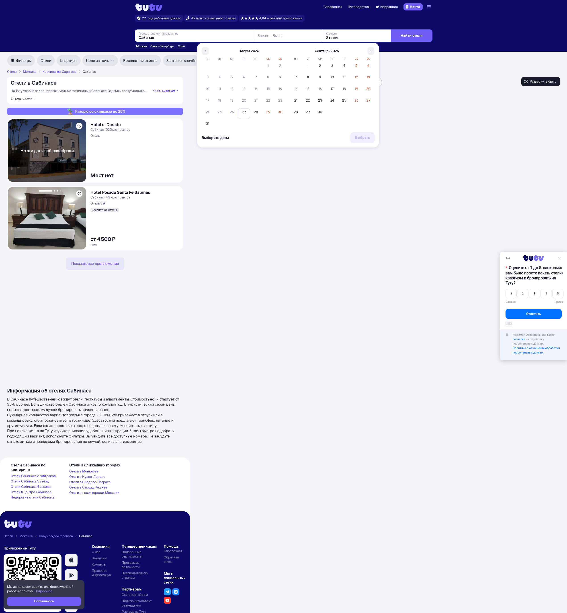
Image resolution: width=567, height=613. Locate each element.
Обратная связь (171, 559)
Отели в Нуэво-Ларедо (87, 476)
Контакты (99, 564)
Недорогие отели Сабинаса (33, 497)
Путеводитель (359, 7)
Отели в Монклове (83, 471)
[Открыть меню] (429, 7)
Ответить (533, 314)
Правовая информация (102, 572)
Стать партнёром (135, 595)
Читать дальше (163, 90)
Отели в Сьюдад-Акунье (88, 487)
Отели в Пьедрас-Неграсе (90, 482)
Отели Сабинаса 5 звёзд (30, 481)
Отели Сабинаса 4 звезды (31, 486)
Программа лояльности (131, 564)
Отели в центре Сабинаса (31, 492)
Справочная (332, 7)
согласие (519, 339)
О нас (96, 552)
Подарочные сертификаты (132, 554)
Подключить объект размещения (137, 603)
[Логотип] (149, 7)
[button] (71, 560)
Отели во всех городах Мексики (94, 492)
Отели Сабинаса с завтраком (33, 476)
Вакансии (99, 558)
